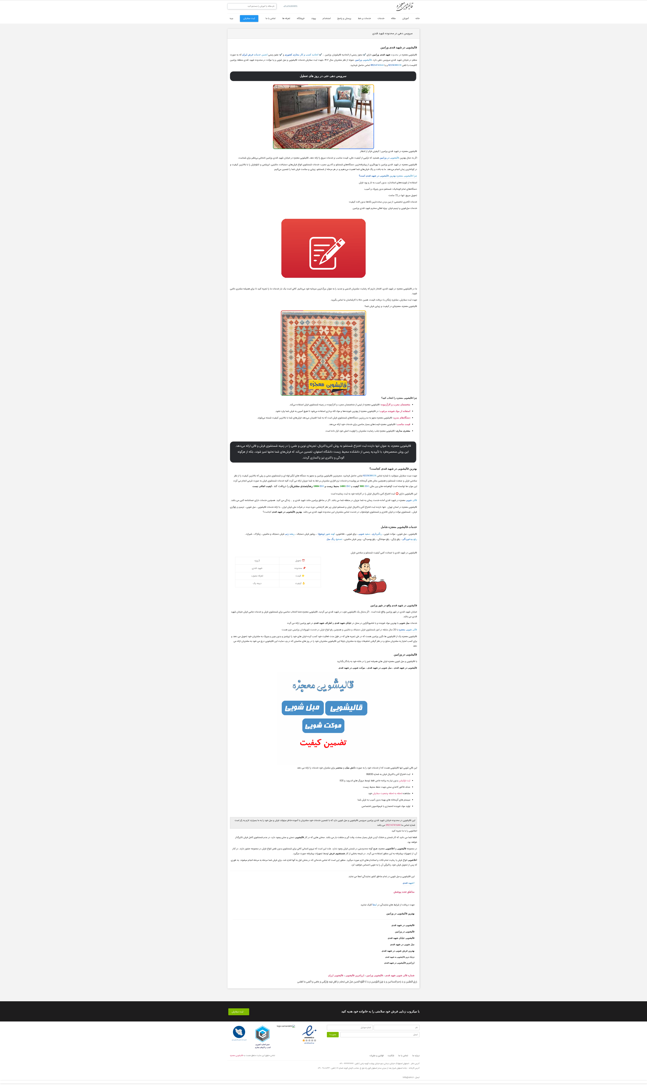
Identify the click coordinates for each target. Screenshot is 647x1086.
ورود (231, 18)
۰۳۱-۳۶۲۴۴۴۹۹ (290, 6)
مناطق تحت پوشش (404, 891)
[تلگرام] (258, 1066)
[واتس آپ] (268, 1066)
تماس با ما (270, 18)
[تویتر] (230, 1066)
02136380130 (394, 65)
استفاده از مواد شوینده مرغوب (395, 411)
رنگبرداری (377, 534)
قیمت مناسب (403, 424)
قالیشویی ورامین (363, 60)
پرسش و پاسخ (344, 18)
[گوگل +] (240, 1066)
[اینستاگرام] (249, 1066)
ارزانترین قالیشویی (354, 975)
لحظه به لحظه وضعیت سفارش (387, 793)
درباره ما (416, 1055)
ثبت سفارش (249, 18)
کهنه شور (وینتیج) (326, 534)
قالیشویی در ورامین (389, 157)
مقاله (393, 18)
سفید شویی (364, 534)
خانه (417, 18)
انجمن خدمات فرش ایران (255, 54)
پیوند (313, 18)
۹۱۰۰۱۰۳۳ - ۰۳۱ (324, 1068)
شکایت (391, 1055)
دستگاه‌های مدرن (402, 417)
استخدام (327, 18)
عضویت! (332, 1034)
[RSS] (277, 1066)
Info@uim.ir (408, 1077)
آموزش (405, 18)
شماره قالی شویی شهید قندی (399, 975)
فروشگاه (300, 18)
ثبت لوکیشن (404, 781)
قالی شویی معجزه (408, 629)
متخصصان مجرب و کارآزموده (395, 404)
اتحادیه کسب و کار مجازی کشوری (301, 54)
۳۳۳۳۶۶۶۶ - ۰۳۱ (346, 1063)
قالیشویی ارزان (335, 975)
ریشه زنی (290, 534)
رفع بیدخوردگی (409, 539)
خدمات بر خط (364, 18)
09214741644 (377, 65)
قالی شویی (411, 500)
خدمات (381, 18)
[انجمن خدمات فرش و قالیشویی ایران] (239, 1033)
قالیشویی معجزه (236, 1055)
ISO (367, 486)
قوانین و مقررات (376, 1055)
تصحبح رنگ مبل (334, 539)
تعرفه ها (286, 18)
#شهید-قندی (408, 883)
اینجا (375, 904)
